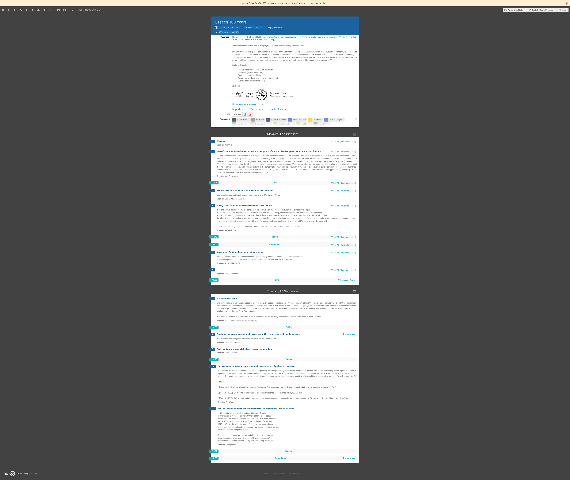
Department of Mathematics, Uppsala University (260, 109)
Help (267, 473)
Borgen (263, 45)
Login (564, 10)
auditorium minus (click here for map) (259, 39)
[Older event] (15, 10)
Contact (274, 473)
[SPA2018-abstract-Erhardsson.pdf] (250, 114)
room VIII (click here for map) (309, 37)
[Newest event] (32, 10)
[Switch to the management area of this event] (73, 10)
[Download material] (59, 10)
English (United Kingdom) (543, 10)
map (268, 45)
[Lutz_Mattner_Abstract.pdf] (245, 114)
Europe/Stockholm (515, 10)
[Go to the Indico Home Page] (3, 10)
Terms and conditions (288, 473)
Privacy (302, 473)
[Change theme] (66, 10)
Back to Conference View (89, 10)
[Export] (51, 10)
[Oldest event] (9, 10)
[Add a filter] (44, 10)
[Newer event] (27, 10)
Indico (31, 473)
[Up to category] (21, 10)
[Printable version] (38, 10)
